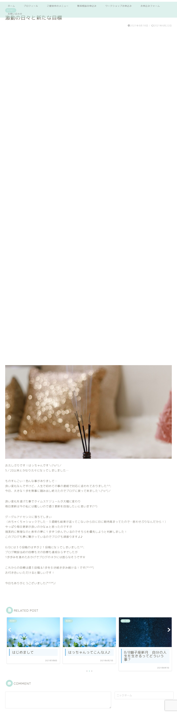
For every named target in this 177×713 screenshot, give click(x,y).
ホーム (11, 5)
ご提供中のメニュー (58, 5)
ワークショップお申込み (118, 5)
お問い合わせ (15, 13)
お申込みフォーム (150, 5)
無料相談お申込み (87, 5)
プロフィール (31, 5)
